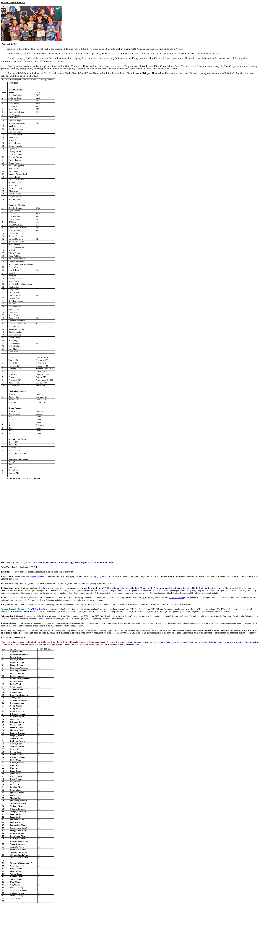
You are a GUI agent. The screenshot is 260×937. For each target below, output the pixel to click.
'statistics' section (176, 597)
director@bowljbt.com (35, 576)
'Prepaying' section (100, 576)
